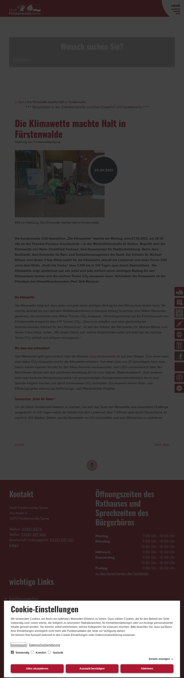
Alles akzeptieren (37, 668)
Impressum (19, 645)
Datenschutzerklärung (44, 645)
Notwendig (22, 652)
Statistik (57, 652)
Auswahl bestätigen (92, 668)
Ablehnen (147, 668)
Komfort (41, 652)
